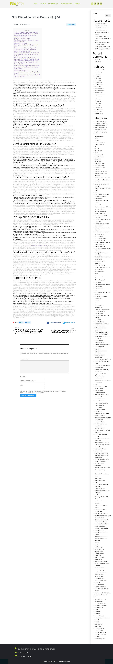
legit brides (98, 349)
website (97, 620)
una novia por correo (100, 599)
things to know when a (101, 580)
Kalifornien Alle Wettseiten (102, 334)
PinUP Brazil (98, 494)
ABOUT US (98, 62)
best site (97, 182)
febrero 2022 (98, 109)
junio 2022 (98, 101)
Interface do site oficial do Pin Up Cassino (26, 60)
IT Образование (99, 321)
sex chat (97, 540)
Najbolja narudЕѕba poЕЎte (102, 467)
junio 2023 (98, 76)
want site (97, 613)
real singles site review (101, 532)
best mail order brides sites (102, 177)
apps (96, 152)
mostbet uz (98, 465)
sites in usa (98, 555)
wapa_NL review (99, 615)
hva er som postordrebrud (102, 309)
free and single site (100, 280)
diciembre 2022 (99, 88)
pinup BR (27, 322)
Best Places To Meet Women (103, 180)
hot (96, 303)
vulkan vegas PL (99, 607)
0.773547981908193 (100, 129)
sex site (97, 542)
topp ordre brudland (100, 595)
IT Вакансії (98, 319)
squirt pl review (99, 567)
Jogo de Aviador (19, 76)
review (97, 534)
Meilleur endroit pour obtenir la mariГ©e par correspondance (103, 419)
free (96, 278)
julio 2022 (98, 99)
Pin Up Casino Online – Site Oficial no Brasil (27, 65)
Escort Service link (100, 265)
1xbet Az (97, 134)
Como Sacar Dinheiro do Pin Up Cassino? (26, 33)
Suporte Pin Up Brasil (20, 43)
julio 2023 (98, 74)
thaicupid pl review (100, 578)
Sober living (98, 559)
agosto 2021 (98, 111)
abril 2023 (98, 80)
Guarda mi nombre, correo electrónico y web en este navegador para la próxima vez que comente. (43, 392)
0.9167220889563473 (101, 132)
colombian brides (100, 213)
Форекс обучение (100, 638)
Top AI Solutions (99, 584)
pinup (21, 322)
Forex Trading (99, 275)
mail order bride (99, 401)
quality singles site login (101, 524)
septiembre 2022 (99, 95)
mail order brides (99, 405)
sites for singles (99, 553)
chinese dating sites (100, 211)
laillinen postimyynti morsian (103, 344)
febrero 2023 (98, 84)
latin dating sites (99, 346)
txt (95, 597)
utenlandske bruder (100, 603)
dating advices (99, 236)
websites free (98, 624)
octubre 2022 (98, 92)
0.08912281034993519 (101, 121)
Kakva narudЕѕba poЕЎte (101, 332)
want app (97, 611)
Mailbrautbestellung (100, 409)
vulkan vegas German (101, 605)
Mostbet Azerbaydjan (101, 449)
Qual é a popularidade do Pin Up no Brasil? (27, 53)
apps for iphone (99, 157)
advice (97, 140)
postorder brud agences (101, 513)
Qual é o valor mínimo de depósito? (25, 48)
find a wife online (99, 271)
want (96, 609)
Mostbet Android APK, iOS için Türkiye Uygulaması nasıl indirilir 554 (103, 444)
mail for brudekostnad (101, 399)
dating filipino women (101, 238)
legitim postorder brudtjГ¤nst (103, 359)
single (96, 545)
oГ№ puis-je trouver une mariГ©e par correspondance (101, 486)
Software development (101, 561)
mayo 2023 (98, 78)
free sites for (98, 286)
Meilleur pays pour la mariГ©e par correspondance (101, 426)
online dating (98, 478)
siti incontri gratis (99, 557)
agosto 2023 (98, 72)
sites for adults (99, 551)
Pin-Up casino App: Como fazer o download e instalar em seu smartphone (26, 58)
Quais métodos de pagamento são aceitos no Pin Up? (25, 36)
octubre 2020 (99, 113)
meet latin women (100, 415)
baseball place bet (100, 165)
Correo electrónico (27, 381)
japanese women (99, 326)
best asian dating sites (101, 171)
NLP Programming (100, 469)
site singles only (99, 549)
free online (98, 282)
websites (97, 622)
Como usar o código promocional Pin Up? (27, 75)
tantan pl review (99, 576)
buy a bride (98, 205)
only (96, 482)
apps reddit (98, 161)
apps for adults (99, 155)
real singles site (99, 530)
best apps (98, 169)
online (97, 472)
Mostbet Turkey (99, 463)
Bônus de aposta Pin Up (21, 70)
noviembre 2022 (99, 90)
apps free (97, 159)
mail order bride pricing (101, 403)
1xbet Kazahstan (99, 136)
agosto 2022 (98, 97)
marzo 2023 (98, 82)
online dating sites (100, 480)
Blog (96, 192)
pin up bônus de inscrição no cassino (36, 245)
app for (97, 148)
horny (96, 300)
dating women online (101, 240)
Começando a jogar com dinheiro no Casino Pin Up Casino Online (25, 50)
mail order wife (99, 407)
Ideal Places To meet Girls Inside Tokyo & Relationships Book (103, 38)
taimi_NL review (99, 574)
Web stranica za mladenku (102, 618)
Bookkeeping (98, 198)
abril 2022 (98, 105)
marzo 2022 (98, 107)
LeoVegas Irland (99, 378)
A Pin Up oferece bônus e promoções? (26, 32)
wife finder (98, 626)
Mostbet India (98, 451)
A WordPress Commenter (102, 60)
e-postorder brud (100, 246)
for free (97, 273)
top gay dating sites (100, 586)
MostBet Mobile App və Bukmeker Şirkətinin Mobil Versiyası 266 (102, 455)
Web (21, 385)
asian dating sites (99, 163)
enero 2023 (98, 86)
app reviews (98, 150)
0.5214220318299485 (101, 127)
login (96, 384)
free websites (98, 288)
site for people (99, 547)
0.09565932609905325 (101, 123)
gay (96, 290)
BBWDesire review (100, 167)
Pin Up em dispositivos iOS (22, 38)
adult (96, 138)
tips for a (97, 582)
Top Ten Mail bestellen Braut (102, 593)
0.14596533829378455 (101, 125)
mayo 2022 (98, 103)
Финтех (97, 636)
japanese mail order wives (102, 323)
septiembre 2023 (99, 69)
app (96, 146)
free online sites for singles (102, 284)
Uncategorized (71, 24)
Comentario (24, 359)
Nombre (23, 376)
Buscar (95, 13)
